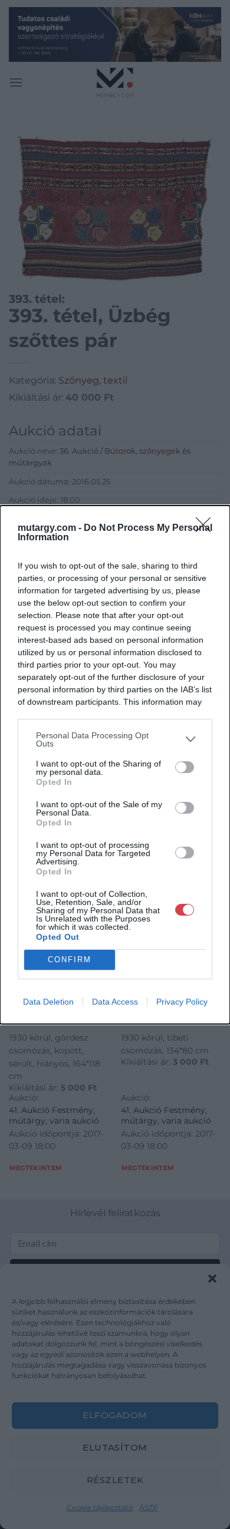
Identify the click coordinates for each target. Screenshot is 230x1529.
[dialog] (115, 765)
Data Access (115, 1001)
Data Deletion (48, 1001)
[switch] (184, 767)
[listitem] (115, 739)
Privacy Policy (182, 1001)
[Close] (207, 528)
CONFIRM (69, 959)
